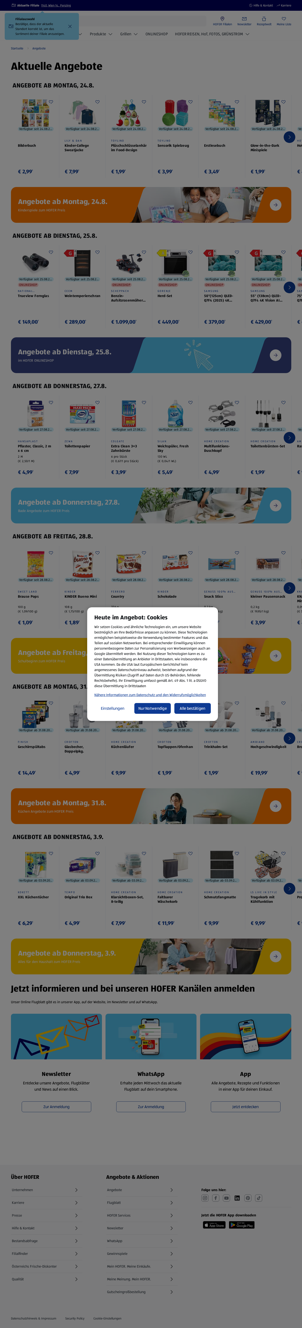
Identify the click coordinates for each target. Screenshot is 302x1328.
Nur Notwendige (152, 708)
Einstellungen (113, 708)
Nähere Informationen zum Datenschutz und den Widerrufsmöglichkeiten (150, 694)
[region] (152, 664)
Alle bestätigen (192, 708)
